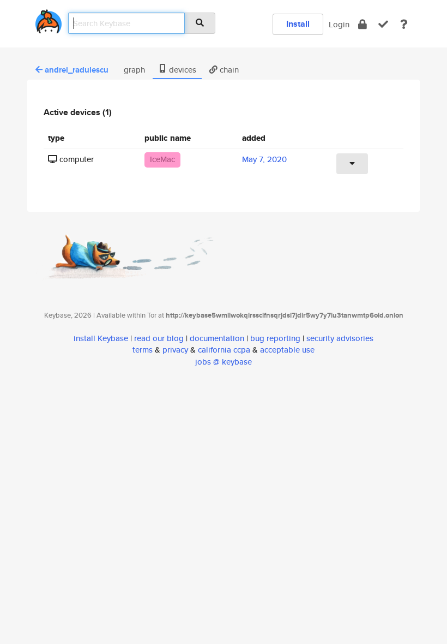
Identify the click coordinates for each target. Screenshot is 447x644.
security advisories (339, 338)
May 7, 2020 (264, 159)
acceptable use (287, 349)
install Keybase (101, 338)
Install (298, 23)
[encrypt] (362, 24)
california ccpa (224, 349)
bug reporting (275, 338)
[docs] (404, 24)
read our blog (159, 338)
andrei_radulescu (76, 70)
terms (142, 349)
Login (339, 24)
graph (133, 69)
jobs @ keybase (223, 361)
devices (181, 69)
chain (228, 69)
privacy (175, 349)
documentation (217, 338)
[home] (48, 19)
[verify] (383, 24)
